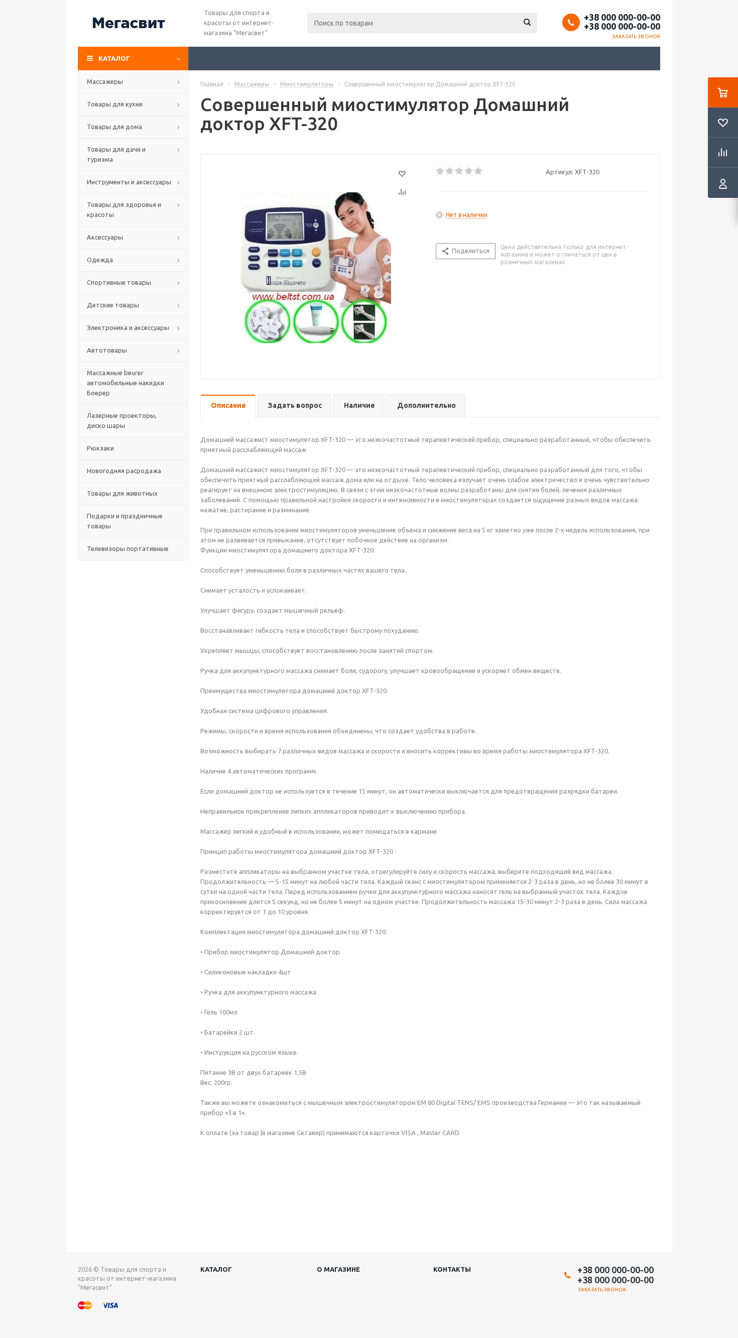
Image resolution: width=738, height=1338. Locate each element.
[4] (469, 171)
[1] (440, 171)
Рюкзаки (100, 448)
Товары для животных (122, 493)
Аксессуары (105, 237)
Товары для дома (114, 126)
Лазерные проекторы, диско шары (122, 420)
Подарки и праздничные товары (125, 520)
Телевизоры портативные (128, 548)
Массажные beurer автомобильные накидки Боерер (125, 382)
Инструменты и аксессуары (129, 181)
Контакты (452, 1269)
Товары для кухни (115, 103)
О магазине (338, 1269)
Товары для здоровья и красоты (124, 209)
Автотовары (107, 350)
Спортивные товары (119, 282)
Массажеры (105, 81)
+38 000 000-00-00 (622, 17)
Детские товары (113, 304)
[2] (450, 171)
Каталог (114, 58)
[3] (459, 171)
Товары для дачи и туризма (116, 154)
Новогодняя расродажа (124, 470)
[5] (478, 171)
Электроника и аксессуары (128, 327)
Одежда (100, 259)
